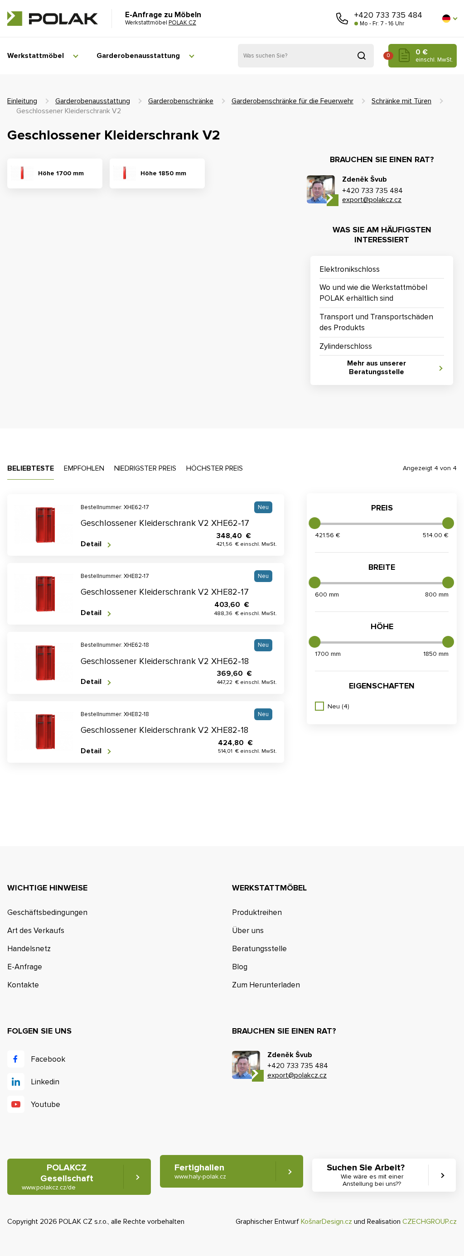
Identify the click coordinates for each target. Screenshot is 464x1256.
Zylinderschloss (345, 346)
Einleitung (22, 101)
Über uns (248, 930)
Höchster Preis (214, 468)
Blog (239, 967)
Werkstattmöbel (35, 55)
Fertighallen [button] (200, 1171)
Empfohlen (84, 468)
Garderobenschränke (180, 101)
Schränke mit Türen (401, 101)
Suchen (361, 55)
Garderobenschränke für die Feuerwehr (292, 101)
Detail (91, 544)
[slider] (314, 523)
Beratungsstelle (259, 948)
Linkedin (45, 1082)
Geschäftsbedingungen (47, 912)
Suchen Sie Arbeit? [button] (366, 1175)
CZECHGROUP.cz (429, 1221)
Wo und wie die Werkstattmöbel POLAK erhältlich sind (373, 293)
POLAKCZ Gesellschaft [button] (57, 1176)
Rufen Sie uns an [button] (342, 18)
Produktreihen (257, 912)
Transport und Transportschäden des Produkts (376, 322)
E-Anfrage (24, 967)
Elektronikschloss (349, 269)
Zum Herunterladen (266, 985)
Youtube (45, 1104)
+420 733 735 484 (388, 15)
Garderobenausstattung (138, 55)
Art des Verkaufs (35, 930)
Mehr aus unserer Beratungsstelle (376, 367)
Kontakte (23, 985)
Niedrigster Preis (145, 468)
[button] (449, 18)
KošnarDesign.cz (326, 1221)
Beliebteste (30, 468)
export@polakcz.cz (371, 199)
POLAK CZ (52, 18)
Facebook (48, 1059)
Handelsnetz (29, 948)
